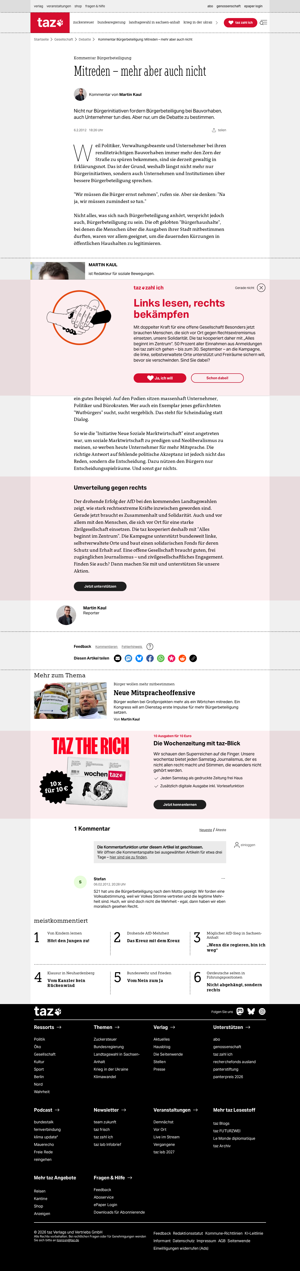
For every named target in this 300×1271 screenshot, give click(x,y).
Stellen (160, 1061)
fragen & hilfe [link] (95, 6)
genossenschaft (227, 1046)
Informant (163, 1240)
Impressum (207, 1240)
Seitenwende (239, 1240)
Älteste (221, 830)
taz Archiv (222, 1146)
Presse (159, 1069)
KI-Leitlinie (254, 1233)
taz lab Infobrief (107, 1144)
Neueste (205, 830)
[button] (263, 23)
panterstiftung (225, 1069)
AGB (222, 1240)
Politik (39, 1039)
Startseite (41, 39)
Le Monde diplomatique (234, 1138)
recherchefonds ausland (234, 1061)
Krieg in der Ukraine (111, 1069)
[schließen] (261, 287)
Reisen (40, 1191)
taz (48, 1012)
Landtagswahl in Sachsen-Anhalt (117, 1058)
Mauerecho (44, 1144)
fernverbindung (47, 1129)
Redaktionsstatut (188, 1233)
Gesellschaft (63, 39)
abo (216, 1039)
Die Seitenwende (168, 1054)
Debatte (85, 39)
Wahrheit (42, 1091)
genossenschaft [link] (229, 6)
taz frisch (102, 1129)
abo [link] (210, 6)
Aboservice (104, 1197)
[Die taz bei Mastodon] (240, 1014)
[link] (84, 22)
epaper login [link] (253, 6)
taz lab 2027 (164, 1152)
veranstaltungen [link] (59, 6)
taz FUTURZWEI (226, 1131)
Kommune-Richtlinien (224, 1233)
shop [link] (78, 6)
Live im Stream (167, 1137)
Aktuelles (162, 1039)
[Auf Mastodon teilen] (128, 658)
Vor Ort (160, 1129)
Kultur (39, 1061)
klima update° (46, 1137)
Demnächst (163, 1122)
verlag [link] (38, 6)
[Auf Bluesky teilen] (139, 658)
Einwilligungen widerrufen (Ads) (181, 1248)
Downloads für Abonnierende (119, 1212)
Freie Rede (43, 1152)
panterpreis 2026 (228, 1076)
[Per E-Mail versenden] (117, 658)
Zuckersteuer (105, 1039)
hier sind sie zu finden (128, 857)
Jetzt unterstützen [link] (100, 586)
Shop (38, 1206)
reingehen (43, 1159)
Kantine (40, 1198)
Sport (39, 1069)
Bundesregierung (109, 1046)
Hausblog (162, 1046)
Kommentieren (106, 647)
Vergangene (164, 1144)
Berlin (39, 1076)
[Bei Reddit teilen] (182, 658)
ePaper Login (105, 1204)
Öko (37, 1046)
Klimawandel (105, 1076)
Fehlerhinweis (132, 647)
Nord (38, 1084)
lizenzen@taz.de (68, 1240)
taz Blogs (221, 1123)
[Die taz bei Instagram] (262, 1014)
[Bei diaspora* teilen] (171, 658)
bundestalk (43, 1122)
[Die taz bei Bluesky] (251, 1014)
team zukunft (105, 1122)
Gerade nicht (244, 288)
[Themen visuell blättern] (216, 22)
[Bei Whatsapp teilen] (161, 658)
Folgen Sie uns (222, 1012)
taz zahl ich (222, 1054)
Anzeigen (42, 1213)
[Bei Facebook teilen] (150, 658)
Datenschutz (184, 1240)
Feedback (102, 1189)
